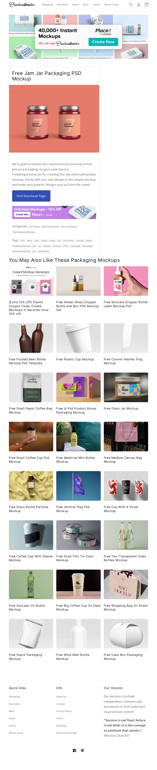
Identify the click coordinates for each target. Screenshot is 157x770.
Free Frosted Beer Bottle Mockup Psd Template (27, 361)
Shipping (61, 725)
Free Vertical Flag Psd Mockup (72, 509)
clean (36, 240)
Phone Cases (16, 732)
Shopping (14, 696)
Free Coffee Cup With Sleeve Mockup (31, 558)
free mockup (68, 240)
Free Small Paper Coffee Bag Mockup (30, 410)
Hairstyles (14, 704)
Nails (11, 711)
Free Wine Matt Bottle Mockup (72, 656)
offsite (66, 246)
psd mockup (43, 251)
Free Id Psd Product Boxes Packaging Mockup (76, 410)
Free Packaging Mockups (24, 232)
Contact (60, 704)
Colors (12, 725)
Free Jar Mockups (69, 226)
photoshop (87, 246)
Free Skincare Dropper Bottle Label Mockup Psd (126, 304)
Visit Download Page (31, 196)
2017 (23, 240)
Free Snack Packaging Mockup (25, 656)
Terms (59, 718)
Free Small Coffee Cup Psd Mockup (29, 459)
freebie (89, 240)
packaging (75, 246)
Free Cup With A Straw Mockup (121, 509)
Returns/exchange (66, 732)
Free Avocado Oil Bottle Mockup (27, 607)
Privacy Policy (64, 711)
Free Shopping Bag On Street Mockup (126, 607)
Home (12, 718)
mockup (46, 246)
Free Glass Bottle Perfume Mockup (28, 509)
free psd (80, 240)
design (44, 240)
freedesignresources (22, 246)
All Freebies (35, 226)
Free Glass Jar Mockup (121, 408)
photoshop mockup (22, 251)
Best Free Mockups (50, 226)
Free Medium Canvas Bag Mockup (123, 459)
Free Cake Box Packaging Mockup (123, 656)
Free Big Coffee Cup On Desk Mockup (78, 607)
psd (34, 251)
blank (29, 240)
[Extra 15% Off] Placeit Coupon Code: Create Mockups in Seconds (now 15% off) (29, 308)
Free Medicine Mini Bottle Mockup (75, 459)
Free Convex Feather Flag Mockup (123, 361)
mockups (57, 246)
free (59, 240)
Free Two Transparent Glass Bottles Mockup (125, 558)
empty (52, 240)
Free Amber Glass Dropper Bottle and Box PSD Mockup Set (77, 306)
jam (34, 246)
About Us (61, 696)
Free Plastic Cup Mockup (75, 359)
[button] (131, 4)
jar (39, 246)
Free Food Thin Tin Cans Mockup (74, 558)
